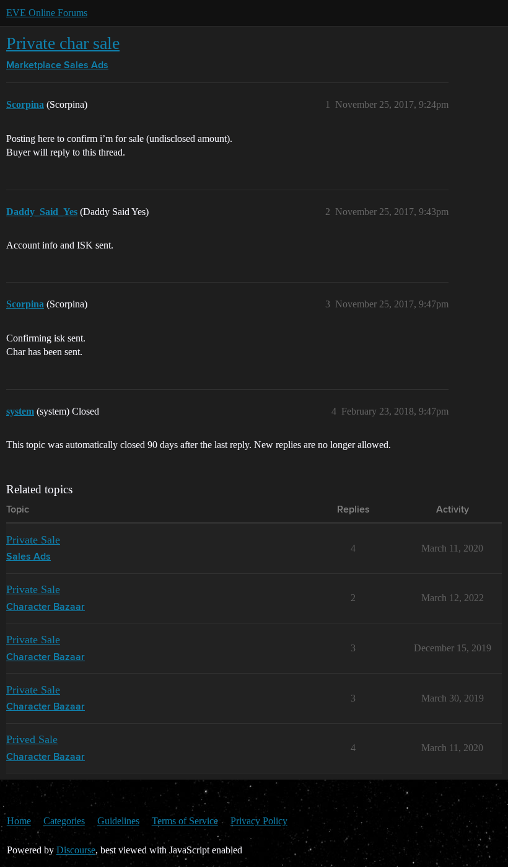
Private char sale (63, 43)
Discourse (75, 850)
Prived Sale (32, 739)
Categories (64, 821)
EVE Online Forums (46, 12)
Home (19, 821)
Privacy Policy (258, 821)
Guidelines (118, 821)
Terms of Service (185, 821)
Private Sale (33, 540)
